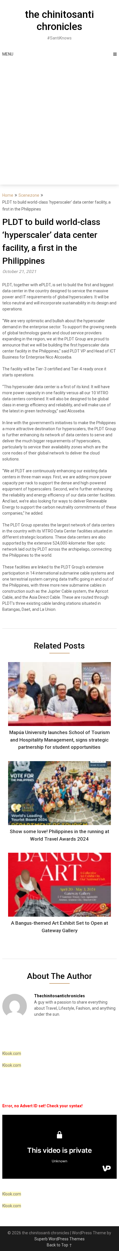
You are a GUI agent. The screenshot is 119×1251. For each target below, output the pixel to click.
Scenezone (28, 195)
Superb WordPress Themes (59, 1239)
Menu (7, 54)
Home (7, 195)
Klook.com (11, 1053)
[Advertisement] (59, 122)
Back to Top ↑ (59, 1245)
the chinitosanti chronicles (59, 21)
